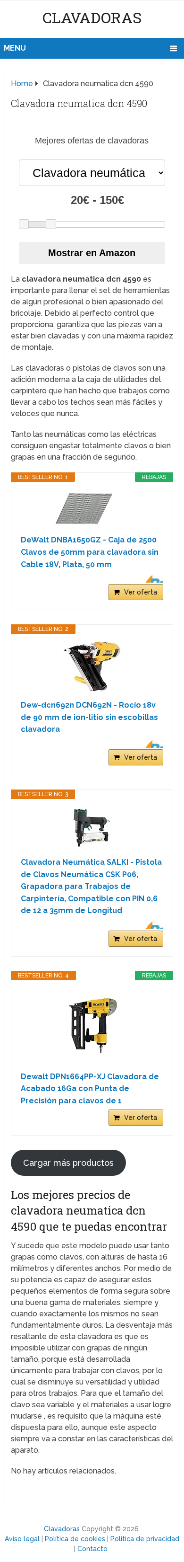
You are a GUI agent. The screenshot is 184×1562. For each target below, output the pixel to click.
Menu (15, 48)
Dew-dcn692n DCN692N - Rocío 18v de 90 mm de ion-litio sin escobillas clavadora (89, 717)
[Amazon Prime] (150, 579)
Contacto (92, 1549)
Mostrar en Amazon (91, 253)
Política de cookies (75, 1539)
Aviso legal (22, 1539)
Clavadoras (92, 17)
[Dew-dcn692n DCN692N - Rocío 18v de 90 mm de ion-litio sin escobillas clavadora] (92, 666)
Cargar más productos (68, 1163)
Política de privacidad (144, 1539)
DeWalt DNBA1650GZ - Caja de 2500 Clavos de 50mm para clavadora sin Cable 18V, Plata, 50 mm (90, 551)
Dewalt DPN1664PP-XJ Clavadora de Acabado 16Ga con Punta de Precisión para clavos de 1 (90, 1088)
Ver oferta (140, 592)
